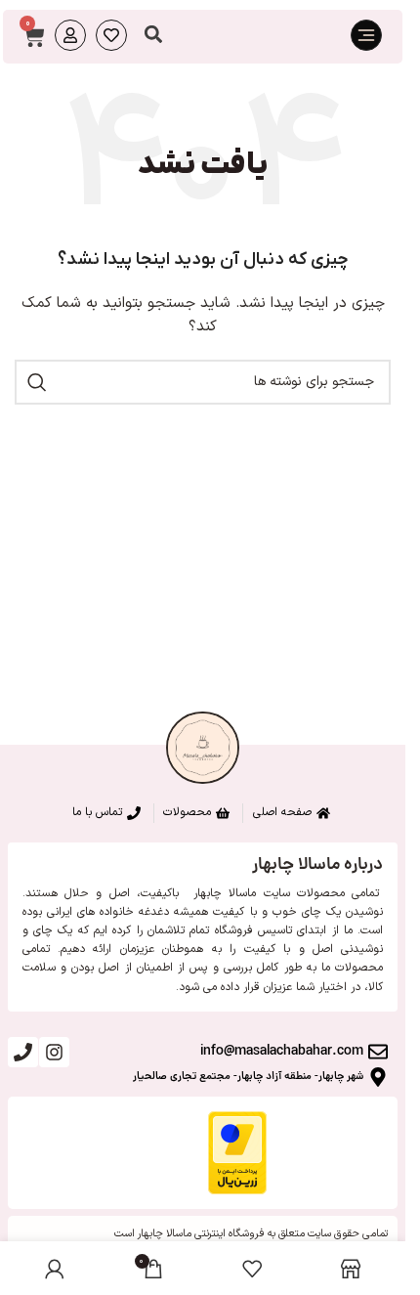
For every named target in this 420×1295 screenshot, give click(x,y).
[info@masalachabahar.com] (378, 1051)
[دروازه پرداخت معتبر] (237, 1152)
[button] (153, 35)
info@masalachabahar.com (281, 1051)
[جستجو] (37, 382)
